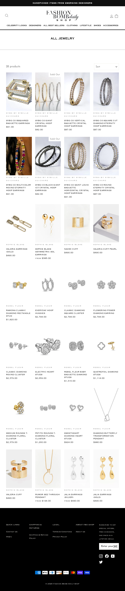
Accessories (110, 25)
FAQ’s (9, 536)
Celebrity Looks (17, 25)
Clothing (72, 25)
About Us (80, 531)
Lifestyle (85, 25)
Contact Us (11, 531)
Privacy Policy (60, 536)
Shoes (97, 25)
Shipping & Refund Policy (38, 537)
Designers (35, 25)
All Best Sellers (53, 25)
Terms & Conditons (62, 531)
